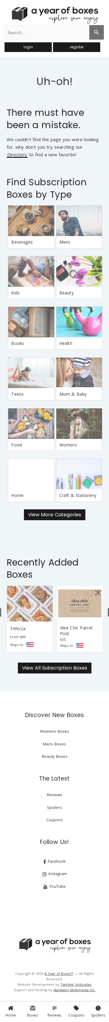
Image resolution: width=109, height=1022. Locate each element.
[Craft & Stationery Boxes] (79, 474)
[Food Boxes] (31, 423)
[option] (30, 619)
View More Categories (54, 514)
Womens (68, 445)
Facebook (56, 861)
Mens (65, 242)
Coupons (76, 1011)
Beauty (66, 293)
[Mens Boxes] (79, 221)
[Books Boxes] (31, 322)
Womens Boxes (54, 731)
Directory (17, 154)
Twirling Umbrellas (76, 984)
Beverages (22, 242)
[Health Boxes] (79, 322)
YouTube (57, 886)
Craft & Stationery (77, 495)
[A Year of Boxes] (54, 945)
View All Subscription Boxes (54, 667)
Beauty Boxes (55, 756)
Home (10, 1015)
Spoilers (98, 1011)
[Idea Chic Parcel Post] (80, 603)
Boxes (32, 1011)
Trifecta (17, 628)
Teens (17, 394)
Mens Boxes (54, 744)
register (77, 47)
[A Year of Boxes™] (54, 15)
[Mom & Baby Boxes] (79, 373)
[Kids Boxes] (31, 271)
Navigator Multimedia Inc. (75, 990)
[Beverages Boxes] (31, 221)
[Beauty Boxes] (79, 271)
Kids (15, 293)
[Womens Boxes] (79, 423)
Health (65, 343)
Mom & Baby (73, 394)
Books (17, 343)
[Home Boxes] (31, 474)
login (28, 47)
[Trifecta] (30, 603)
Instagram (57, 873)
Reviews (54, 1011)
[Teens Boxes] (31, 373)
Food (16, 445)
